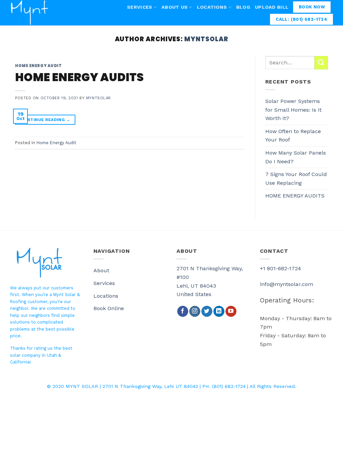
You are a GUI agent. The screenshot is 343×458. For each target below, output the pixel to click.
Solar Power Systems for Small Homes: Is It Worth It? (293, 109)
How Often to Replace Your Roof (293, 135)
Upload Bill (271, 7)
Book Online (108, 308)
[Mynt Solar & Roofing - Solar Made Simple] (38, 12)
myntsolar (206, 39)
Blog (243, 7)
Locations (212, 7)
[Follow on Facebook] (182, 311)
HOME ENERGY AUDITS (79, 77)
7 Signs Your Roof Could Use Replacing (296, 178)
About (101, 270)
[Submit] (321, 62)
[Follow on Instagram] (194, 311)
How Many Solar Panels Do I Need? (295, 157)
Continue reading (45, 119)
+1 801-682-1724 (280, 268)
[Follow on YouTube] (230, 311)
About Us (174, 7)
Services (139, 7)
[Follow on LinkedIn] (218, 311)
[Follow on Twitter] (206, 311)
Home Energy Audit (38, 65)
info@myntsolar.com (286, 284)
